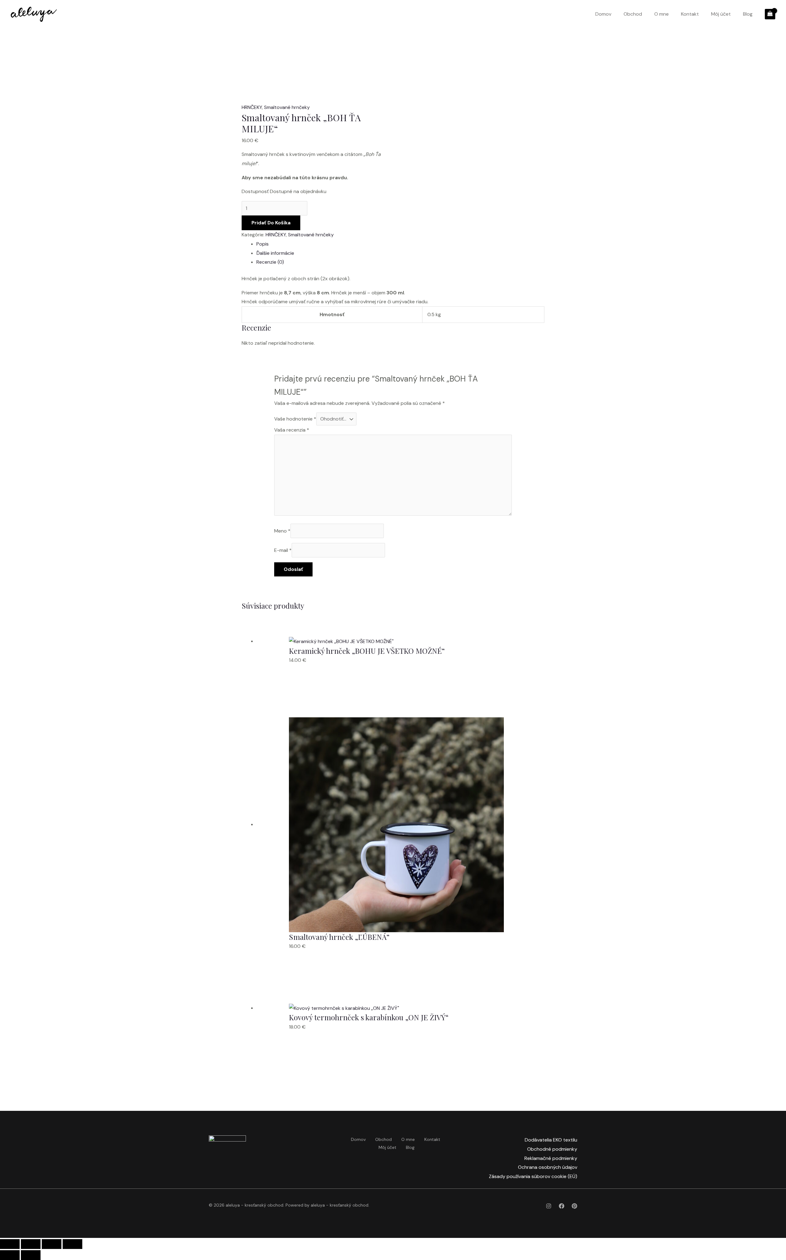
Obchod (633, 14)
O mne (661, 14)
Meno (282, 531)
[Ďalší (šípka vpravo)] (31, 1255)
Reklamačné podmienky (550, 1158)
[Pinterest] (574, 1206)
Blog (748, 14)
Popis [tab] (262, 244)
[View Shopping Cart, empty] (770, 14)
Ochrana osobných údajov (547, 1167)
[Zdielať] (51, 1244)
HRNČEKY (252, 107)
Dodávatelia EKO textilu (551, 1140)
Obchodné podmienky (552, 1149)
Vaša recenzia (291, 430)
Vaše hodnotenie (295, 419)
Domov (603, 14)
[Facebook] (561, 1206)
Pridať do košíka (270, 222)
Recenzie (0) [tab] (270, 262)
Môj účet (721, 14)
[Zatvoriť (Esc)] (72, 1244)
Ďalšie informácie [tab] (275, 253)
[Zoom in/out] (10, 1244)
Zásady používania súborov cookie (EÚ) (533, 1176)
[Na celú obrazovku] (31, 1244)
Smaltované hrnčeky (287, 107)
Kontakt (690, 14)
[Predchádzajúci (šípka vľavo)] (10, 1255)
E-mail (283, 550)
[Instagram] (548, 1206)
